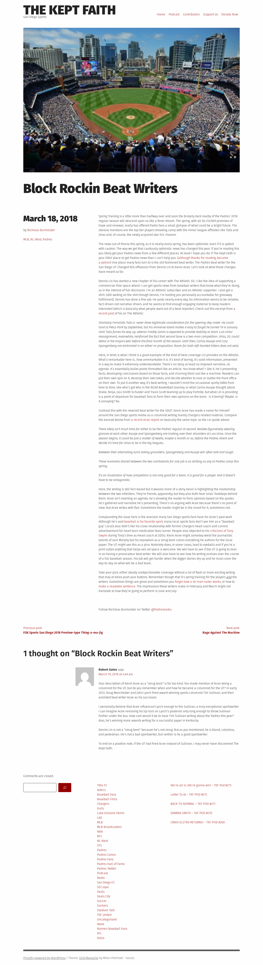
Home (161, 14)
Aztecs (101, 790)
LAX (99, 817)
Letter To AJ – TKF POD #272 (189, 794)
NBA (100, 831)
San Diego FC (106, 882)
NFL (99, 836)
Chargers (103, 804)
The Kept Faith (69, 10)
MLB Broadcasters (109, 827)
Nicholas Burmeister (41, 230)
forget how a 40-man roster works (198, 582)
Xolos (100, 938)
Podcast (174, 14)
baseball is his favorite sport (143, 521)
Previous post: (63, 630)
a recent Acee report (145, 420)
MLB (26, 239)
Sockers (102, 905)
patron (105, 262)
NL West (35, 239)
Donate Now (229, 14)
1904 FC (102, 785)
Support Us (210, 14)
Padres (47, 239)
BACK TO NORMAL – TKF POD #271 (193, 804)
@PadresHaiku (161, 609)
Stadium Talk (106, 910)
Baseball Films (107, 799)
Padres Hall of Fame (111, 864)
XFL (99, 933)
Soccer (101, 901)
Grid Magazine (88, 958)
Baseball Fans (106, 794)
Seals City (103, 896)
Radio (101, 878)
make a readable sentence (117, 586)
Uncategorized (107, 919)
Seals (101, 891)
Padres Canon (106, 854)
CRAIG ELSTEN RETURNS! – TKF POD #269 (198, 822)
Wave (100, 924)
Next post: (221, 630)
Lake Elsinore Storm (110, 813)
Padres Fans (105, 859)
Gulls (100, 808)
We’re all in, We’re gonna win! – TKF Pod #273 (201, 785)
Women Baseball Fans (112, 928)
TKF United (104, 915)
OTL (99, 845)
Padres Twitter (106, 868)
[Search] (64, 787)
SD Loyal (103, 887)
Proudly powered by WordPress (44, 958)
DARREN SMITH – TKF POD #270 (191, 813)
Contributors (191, 14)
